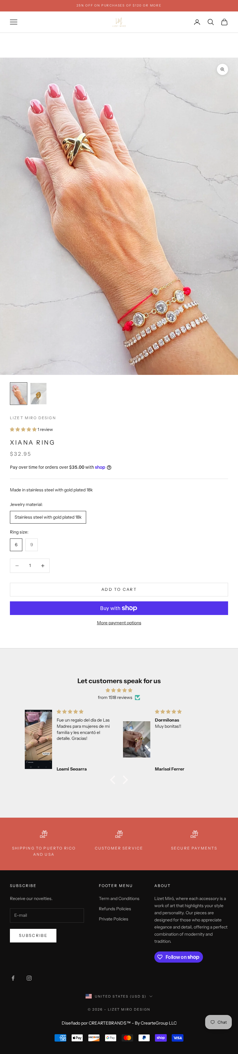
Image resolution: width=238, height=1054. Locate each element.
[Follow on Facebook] (13, 978)
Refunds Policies (115, 908)
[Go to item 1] (18, 393)
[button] (114, 779)
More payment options (119, 623)
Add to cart (119, 589)
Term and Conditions (119, 898)
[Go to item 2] (38, 393)
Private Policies (113, 919)
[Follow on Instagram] (29, 978)
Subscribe (33, 935)
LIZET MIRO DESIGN (33, 417)
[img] (119, 690)
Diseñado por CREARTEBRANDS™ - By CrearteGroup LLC (119, 1023)
